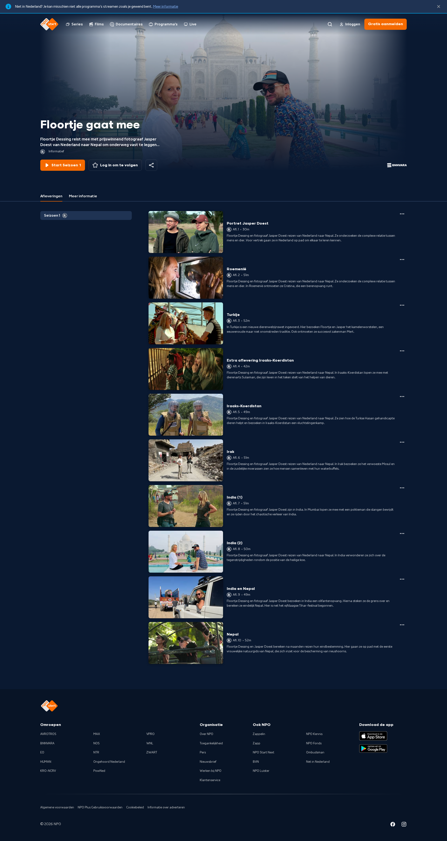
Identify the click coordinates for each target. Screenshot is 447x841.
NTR (96, 752)
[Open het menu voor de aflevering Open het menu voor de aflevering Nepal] (402, 625)
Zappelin (259, 734)
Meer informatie (165, 6)
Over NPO (206, 734)
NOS (96, 743)
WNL (149, 743)
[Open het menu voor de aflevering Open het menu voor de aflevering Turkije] (402, 305)
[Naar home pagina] (49, 24)
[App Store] (373, 736)
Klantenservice (210, 780)
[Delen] (151, 165)
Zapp (256, 743)
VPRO (150, 734)
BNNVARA (47, 743)
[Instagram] (404, 824)
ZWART (151, 752)
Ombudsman (315, 752)
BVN (256, 761)
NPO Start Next (263, 752)
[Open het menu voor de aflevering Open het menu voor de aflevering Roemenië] (402, 259)
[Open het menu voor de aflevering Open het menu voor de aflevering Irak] (402, 442)
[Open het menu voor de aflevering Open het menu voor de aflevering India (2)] (402, 533)
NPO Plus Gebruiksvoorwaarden (100, 807)
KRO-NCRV (48, 771)
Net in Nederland (318, 761)
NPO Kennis (314, 734)
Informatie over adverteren (166, 807)
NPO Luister (261, 771)
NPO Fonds (314, 743)
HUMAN (45, 761)
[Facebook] (393, 824)
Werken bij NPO (210, 771)
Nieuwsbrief (208, 761)
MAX (96, 734)
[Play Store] (373, 748)
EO (42, 752)
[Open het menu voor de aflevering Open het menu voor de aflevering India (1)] (402, 488)
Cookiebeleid (135, 807)
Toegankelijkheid (211, 743)
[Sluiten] (438, 6)
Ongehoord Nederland (109, 761)
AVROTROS (48, 734)
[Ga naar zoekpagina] (330, 24)
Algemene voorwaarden (57, 807)
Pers (203, 752)
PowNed (99, 771)
